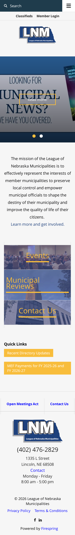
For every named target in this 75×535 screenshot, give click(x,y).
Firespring (49, 528)
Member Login (48, 16)
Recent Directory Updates (28, 353)
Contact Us (59, 404)
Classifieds (24, 16)
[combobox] (29, 6)
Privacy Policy (18, 510)
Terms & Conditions (51, 510)
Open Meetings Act (22, 404)
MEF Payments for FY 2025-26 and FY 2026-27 (35, 368)
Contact (37, 470)
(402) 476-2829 (37, 449)
